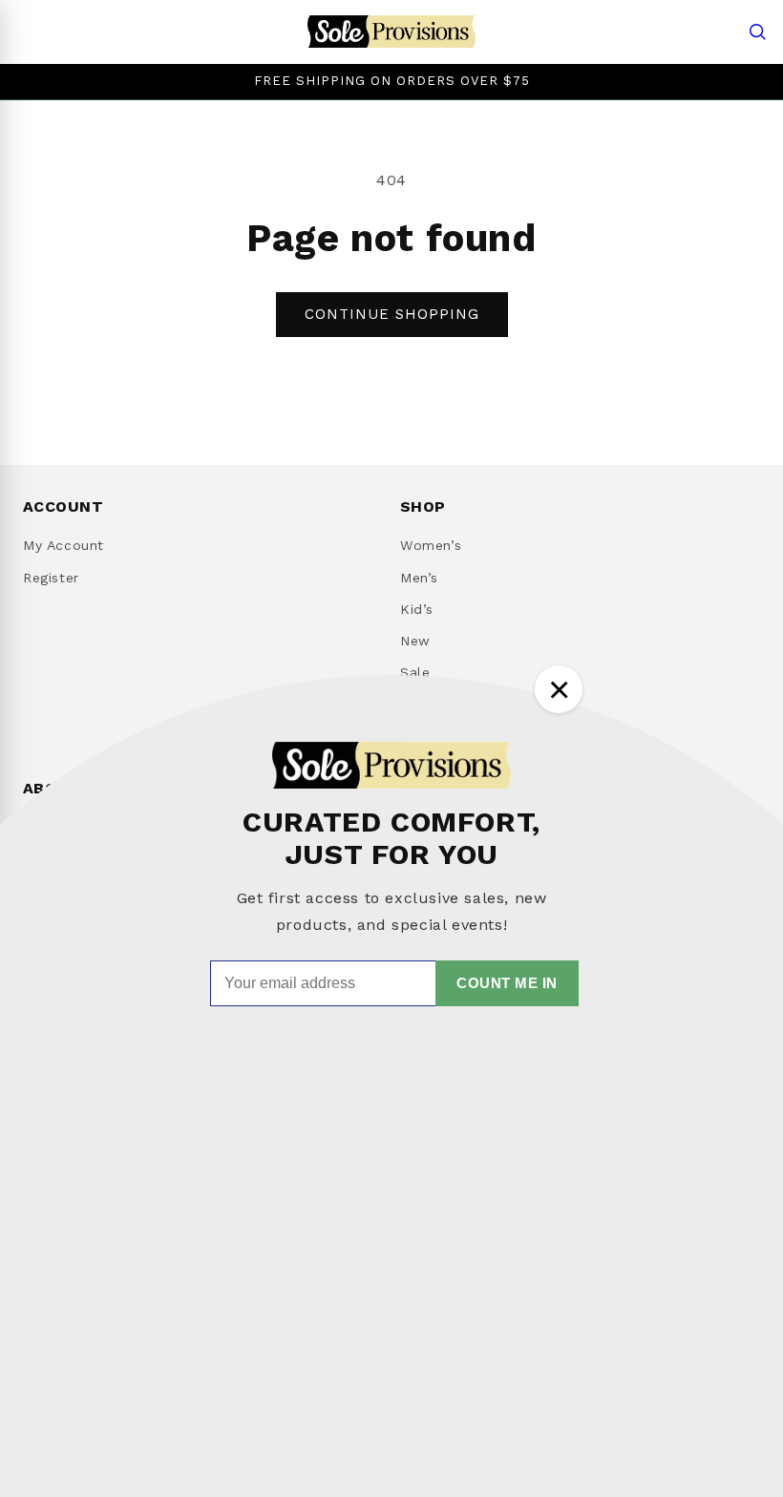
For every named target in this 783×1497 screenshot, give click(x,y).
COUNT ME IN (507, 983)
